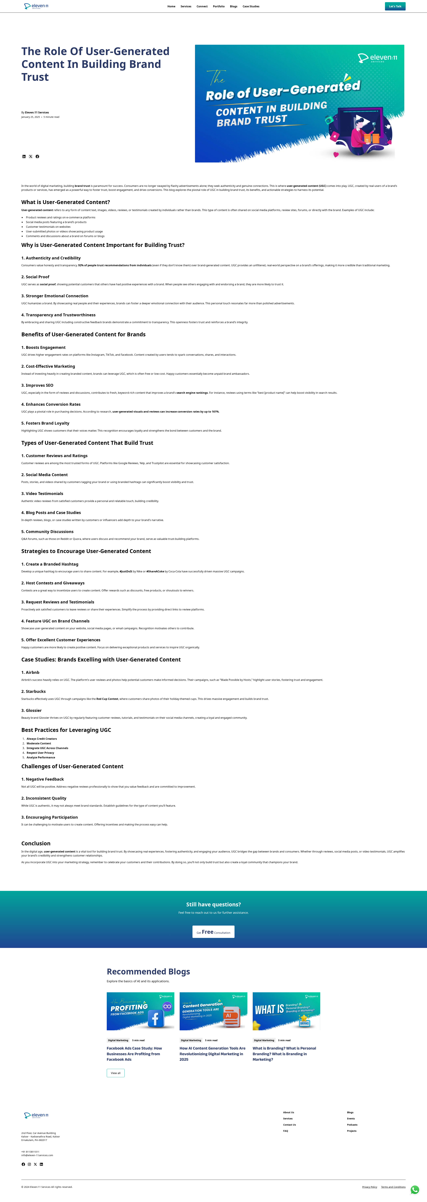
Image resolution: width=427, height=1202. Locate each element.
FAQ (285, 1130)
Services (288, 1118)
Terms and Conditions (393, 1186)
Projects (351, 1130)
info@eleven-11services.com (37, 1155)
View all (115, 1073)
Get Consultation (213, 931)
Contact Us (289, 1124)
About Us (288, 1112)
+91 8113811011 (30, 1151)
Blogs (350, 1112)
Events (351, 1118)
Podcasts (352, 1124)
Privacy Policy (369, 1186)
